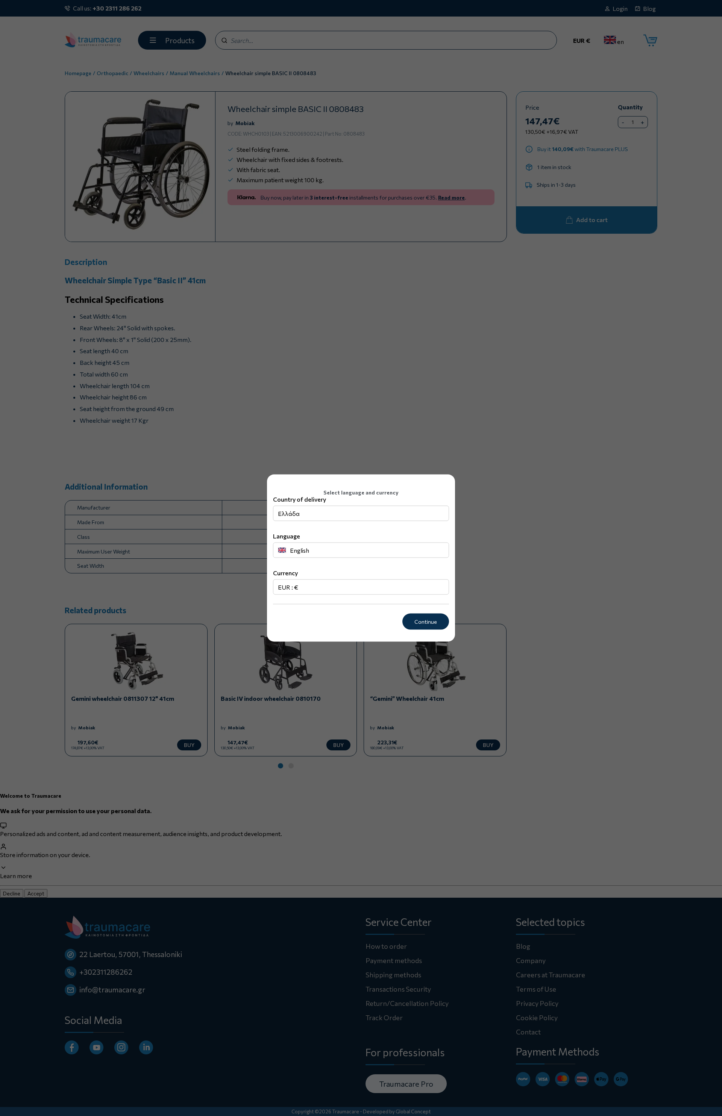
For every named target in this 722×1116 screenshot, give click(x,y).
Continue (425, 621)
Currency (285, 572)
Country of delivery (299, 499)
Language (286, 536)
